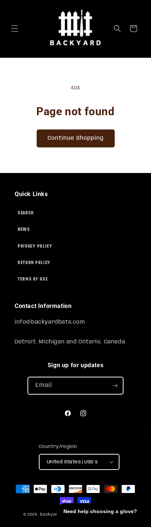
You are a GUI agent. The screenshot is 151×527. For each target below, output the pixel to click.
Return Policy (34, 263)
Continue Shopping (76, 138)
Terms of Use (33, 279)
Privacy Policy (35, 246)
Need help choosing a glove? (100, 511)
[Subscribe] (115, 386)
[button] (15, 28)
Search (26, 213)
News (24, 229)
